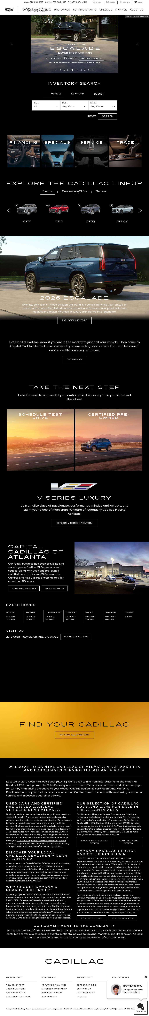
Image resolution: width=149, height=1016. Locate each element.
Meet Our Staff (86, 993)
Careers (82, 997)
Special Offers (15, 993)
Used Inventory (16, 989)
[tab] (53, 93)
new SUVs (124, 820)
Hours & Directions (24, 588)
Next (140, 210)
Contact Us (84, 989)
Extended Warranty (54, 989)
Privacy (48, 1009)
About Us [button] (137, 10)
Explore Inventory (74, 320)
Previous (8, 210)
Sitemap (39, 1009)
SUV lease (123, 832)
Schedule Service (91, 918)
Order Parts (49, 997)
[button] (55, 70)
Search (107, 116)
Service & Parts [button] (85, 10)
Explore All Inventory (74, 735)
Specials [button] (106, 10)
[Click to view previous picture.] (11, 44)
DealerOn (29, 1009)
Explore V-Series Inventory (74, 523)
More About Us (54, 588)
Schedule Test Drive (18, 997)
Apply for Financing (54, 985)
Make (65, 103)
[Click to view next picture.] (138, 44)
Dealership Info (86, 985)
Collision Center (123, 918)
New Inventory (15, 985)
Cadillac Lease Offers (128, 842)
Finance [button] (121, 10)
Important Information (137, 16)
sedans (86, 826)
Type (36, 103)
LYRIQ (126, 823)
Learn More (74, 359)
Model (93, 103)
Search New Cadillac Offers (94, 842)
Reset (91, 116)
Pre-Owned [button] (62, 10)
